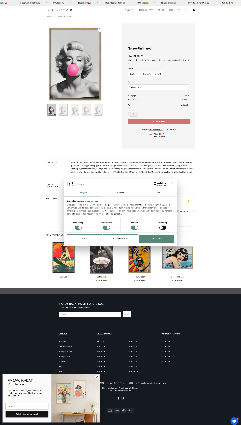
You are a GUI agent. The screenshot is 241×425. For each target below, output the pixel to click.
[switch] (106, 228)
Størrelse (131, 69)
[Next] (195, 263)
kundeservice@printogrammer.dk (154, 383)
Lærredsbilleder (145, 10)
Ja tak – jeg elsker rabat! (27, 414)
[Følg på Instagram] (122, 398)
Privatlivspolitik (125, 388)
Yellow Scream (139, 277)
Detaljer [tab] (120, 193)
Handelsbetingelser (109, 388)
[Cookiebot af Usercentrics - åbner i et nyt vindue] (156, 184)
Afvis (84, 239)
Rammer (161, 10)
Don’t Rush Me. (177, 277)
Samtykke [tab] (83, 193)
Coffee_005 (101, 277)
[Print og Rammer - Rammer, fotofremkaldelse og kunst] (59, 10)
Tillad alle (156, 239)
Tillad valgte (120, 239)
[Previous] (46, 263)
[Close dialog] (97, 377)
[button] (194, 10)
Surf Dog (63, 277)
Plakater (129, 10)
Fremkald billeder (177, 10)
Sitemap (135, 388)
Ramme (135, 82)
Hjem (48, 16)
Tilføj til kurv (158, 121)
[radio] (134, 74)
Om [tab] (158, 193)
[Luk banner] (172, 184)
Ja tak (127, 314)
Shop (54, 16)
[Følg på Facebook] (118, 398)
